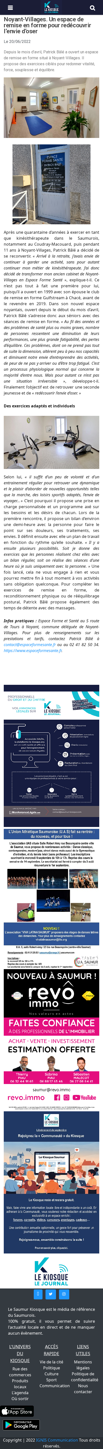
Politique (51, 1368)
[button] (38, 1294)
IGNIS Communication (57, 1440)
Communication (55, 1385)
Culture (51, 1374)
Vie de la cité (51, 1362)
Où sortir (20, 1398)
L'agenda (20, 1392)
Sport (51, 1380)
